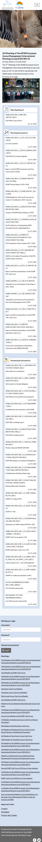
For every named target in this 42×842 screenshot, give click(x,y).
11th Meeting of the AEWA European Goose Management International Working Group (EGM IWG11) (20, 661)
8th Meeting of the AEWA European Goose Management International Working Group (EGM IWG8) (20, 684)
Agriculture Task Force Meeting (11, 689)
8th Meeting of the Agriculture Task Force (15, 726)
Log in (7, 650)
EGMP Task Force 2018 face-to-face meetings (16, 778)
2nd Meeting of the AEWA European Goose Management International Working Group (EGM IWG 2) (20, 783)
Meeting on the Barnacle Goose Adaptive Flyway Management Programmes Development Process (18, 757)
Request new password (10, 645)
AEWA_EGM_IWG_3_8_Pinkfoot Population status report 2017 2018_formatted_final (19, 237)
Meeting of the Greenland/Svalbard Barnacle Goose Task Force (20, 705)
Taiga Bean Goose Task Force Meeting (14, 692)
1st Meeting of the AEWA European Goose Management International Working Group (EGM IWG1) (20, 789)
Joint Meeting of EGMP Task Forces (13, 673)
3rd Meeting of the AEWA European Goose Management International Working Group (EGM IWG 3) (20, 773)
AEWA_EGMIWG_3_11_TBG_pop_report (20, 281)
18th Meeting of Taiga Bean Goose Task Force (16, 740)
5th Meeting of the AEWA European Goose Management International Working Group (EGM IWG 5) (20, 751)
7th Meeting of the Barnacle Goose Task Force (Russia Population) (19, 721)
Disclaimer (5, 812)
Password (5, 635)
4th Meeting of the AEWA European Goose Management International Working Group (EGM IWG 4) (20, 763)
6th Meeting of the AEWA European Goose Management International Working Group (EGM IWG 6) (20, 744)
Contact (4, 808)
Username (5, 625)
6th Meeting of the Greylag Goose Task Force (16, 736)
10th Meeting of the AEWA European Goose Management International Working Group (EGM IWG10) (20, 668)
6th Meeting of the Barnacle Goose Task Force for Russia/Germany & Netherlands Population (18, 731)
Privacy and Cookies (9, 815)
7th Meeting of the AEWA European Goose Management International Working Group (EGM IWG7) (20, 711)
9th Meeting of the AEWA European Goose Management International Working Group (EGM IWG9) (20, 677)
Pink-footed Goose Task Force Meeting (14, 696)
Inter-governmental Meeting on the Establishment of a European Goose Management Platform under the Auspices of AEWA (19, 797)
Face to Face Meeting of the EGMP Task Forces (17, 716)
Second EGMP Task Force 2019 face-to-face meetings (19, 768)
